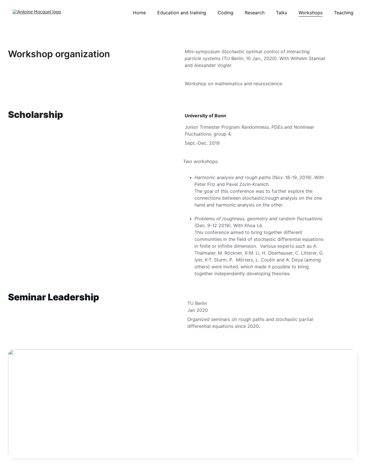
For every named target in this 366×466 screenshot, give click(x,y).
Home (139, 12)
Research (254, 12)
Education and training (181, 12)
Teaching (343, 12)
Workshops (311, 12)
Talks (281, 12)
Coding (225, 12)
